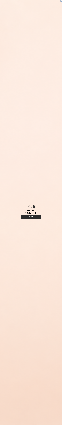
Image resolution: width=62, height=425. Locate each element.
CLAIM (31, 216)
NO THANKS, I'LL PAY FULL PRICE (31, 219)
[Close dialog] (61, 1)
